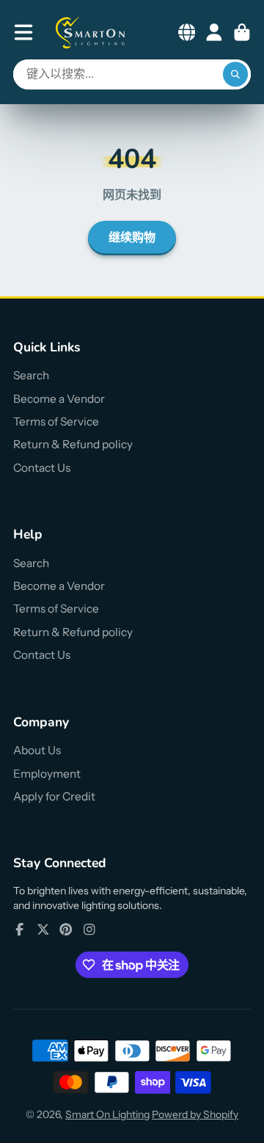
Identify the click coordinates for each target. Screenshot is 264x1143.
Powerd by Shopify (195, 1114)
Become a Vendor (59, 399)
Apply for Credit (54, 796)
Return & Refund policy (73, 444)
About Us (37, 750)
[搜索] (235, 74)
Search (31, 375)
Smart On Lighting (107, 1114)
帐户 (214, 32)
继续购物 (132, 238)
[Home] (91, 32)
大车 (242, 32)
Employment (47, 774)
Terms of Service (56, 421)
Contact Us (41, 468)
